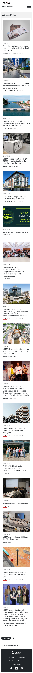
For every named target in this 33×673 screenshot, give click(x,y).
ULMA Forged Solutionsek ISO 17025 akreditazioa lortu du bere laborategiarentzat (15, 161)
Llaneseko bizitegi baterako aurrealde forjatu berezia (14, 198)
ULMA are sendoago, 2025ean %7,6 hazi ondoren (15, 538)
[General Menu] (29, 6)
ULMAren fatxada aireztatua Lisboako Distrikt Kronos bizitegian (14, 431)
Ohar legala (20, 661)
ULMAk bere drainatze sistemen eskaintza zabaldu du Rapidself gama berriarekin (16, 86)
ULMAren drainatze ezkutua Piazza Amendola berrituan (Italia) (14, 575)
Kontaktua (12, 661)
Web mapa (11, 657)
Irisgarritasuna (21, 657)
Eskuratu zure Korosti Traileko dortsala (15, 233)
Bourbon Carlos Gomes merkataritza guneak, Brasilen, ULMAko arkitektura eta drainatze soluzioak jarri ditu (15, 312)
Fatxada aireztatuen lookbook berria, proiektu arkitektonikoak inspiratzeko (16, 48)
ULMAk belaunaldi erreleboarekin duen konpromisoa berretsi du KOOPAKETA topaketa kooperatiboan (13, 271)
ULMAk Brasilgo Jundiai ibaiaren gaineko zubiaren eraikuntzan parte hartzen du (16, 351)
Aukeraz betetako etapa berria (15, 504)
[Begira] (6, 3)
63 (10, 641)
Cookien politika (16, 664)
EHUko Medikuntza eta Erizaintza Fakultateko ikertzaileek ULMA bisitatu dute (16, 468)
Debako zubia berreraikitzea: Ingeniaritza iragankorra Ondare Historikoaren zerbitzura (16, 123)
